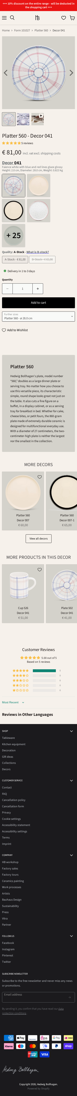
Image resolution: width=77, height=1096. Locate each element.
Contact (7, 788)
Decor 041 (23, 613)
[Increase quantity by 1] (38, 288)
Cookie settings (11, 819)
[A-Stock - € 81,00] (15, 264)
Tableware (8, 738)
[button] (11, 143)
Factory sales (10, 869)
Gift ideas (7, 757)
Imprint (6, 844)
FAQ (4, 794)
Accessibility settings (14, 831)
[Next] (71, 73)
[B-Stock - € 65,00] (42, 264)
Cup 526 (23, 608)
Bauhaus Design (12, 900)
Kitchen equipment (13, 744)
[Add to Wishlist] (40, 477)
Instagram (8, 949)
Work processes (11, 887)
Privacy (6, 813)
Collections (9, 763)
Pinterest (7, 955)
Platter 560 (41, 30)
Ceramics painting (13, 881)
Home (6, 30)
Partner (6, 925)
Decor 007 (23, 520)
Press (5, 912)
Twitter (6, 962)
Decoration (9, 750)
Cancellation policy (13, 800)
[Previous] (6, 73)
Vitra (5, 919)
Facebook (8, 943)
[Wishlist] (64, 18)
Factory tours (10, 875)
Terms (6, 838)
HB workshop (10, 862)
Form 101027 (22, 30)
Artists (6, 894)
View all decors (39, 539)
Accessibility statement (16, 825)
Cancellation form (13, 806)
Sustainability (10, 906)
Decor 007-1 (67, 520)
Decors (6, 769)
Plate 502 (67, 608)
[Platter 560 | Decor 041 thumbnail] (8, 119)
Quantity (7, 279)
